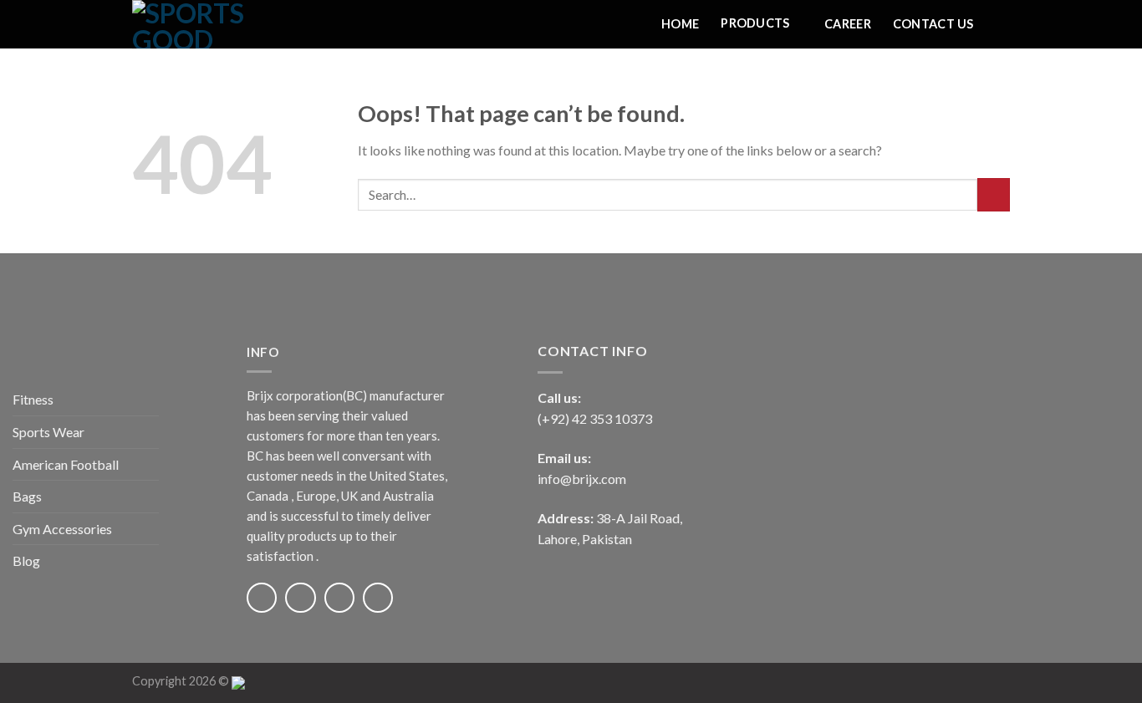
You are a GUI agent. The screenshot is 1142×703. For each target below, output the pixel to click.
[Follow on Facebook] (262, 598)
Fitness (33, 399)
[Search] (1003, 24)
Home (680, 24)
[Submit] (993, 194)
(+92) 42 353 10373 (595, 418)
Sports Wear (48, 432)
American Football (66, 464)
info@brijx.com (582, 478)
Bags (27, 496)
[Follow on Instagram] (300, 598)
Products (755, 23)
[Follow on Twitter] (339, 598)
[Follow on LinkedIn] (378, 598)
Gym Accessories (62, 529)
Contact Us (933, 24)
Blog (26, 560)
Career (847, 24)
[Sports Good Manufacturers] (215, 24)
